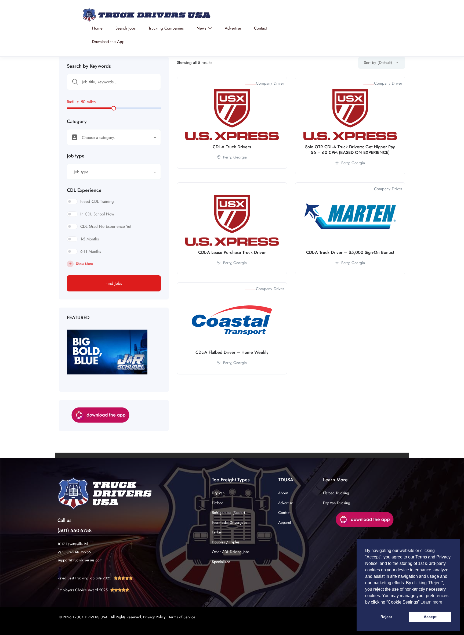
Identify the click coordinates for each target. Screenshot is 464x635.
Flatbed (217, 503)
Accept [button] (430, 617)
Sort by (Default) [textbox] (378, 63)
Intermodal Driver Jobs (229, 522)
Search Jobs (125, 28)
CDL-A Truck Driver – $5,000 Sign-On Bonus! (350, 252)
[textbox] (110, 137)
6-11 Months (90, 251)
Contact (260, 28)
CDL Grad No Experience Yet (105, 226)
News (202, 28)
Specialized (221, 561)
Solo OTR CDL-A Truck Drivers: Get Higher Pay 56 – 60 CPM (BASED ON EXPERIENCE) (350, 150)
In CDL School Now (97, 214)
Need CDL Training (97, 201)
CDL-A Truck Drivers (232, 147)
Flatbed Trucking (336, 493)
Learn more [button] (431, 602)
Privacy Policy (154, 617)
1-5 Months (89, 239)
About (283, 493)
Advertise (233, 28)
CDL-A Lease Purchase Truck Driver (232, 252)
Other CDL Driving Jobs (230, 551)
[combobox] (114, 137)
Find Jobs (114, 283)
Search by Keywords (89, 66)
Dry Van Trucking (336, 503)
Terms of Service (182, 617)
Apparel (284, 522)
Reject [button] (386, 617)
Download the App (108, 42)
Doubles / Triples (226, 542)
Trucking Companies (166, 28)
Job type (76, 155)
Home (97, 28)
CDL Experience (84, 190)
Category (77, 121)
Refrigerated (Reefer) (228, 512)
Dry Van (218, 493)
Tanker (217, 532)
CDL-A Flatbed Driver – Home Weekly (232, 352)
